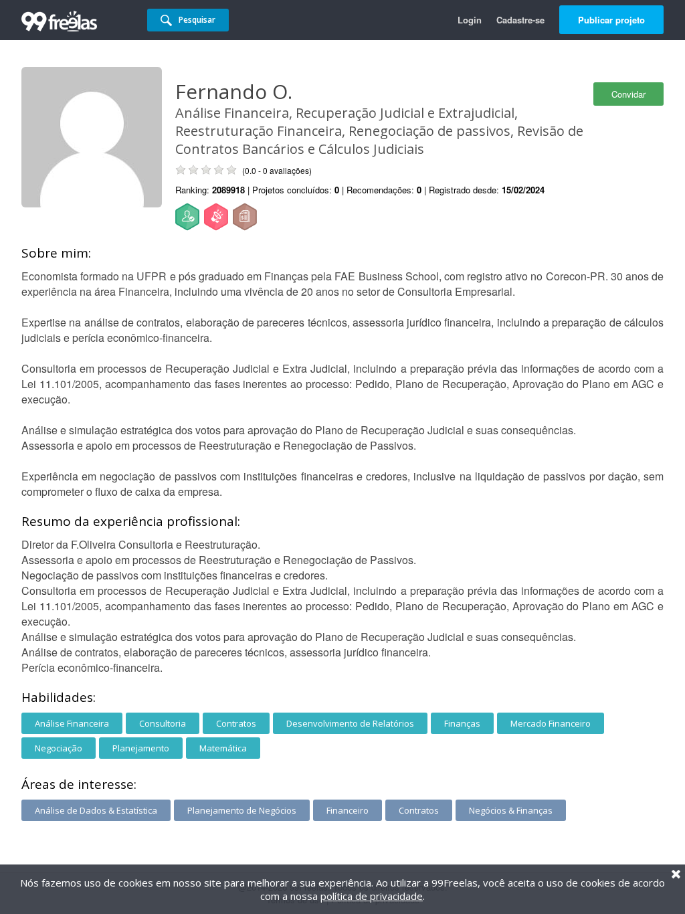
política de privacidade (371, 896)
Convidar (628, 94)
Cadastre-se (520, 19)
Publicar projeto (611, 19)
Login (470, 19)
